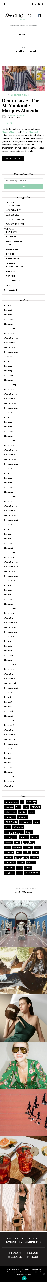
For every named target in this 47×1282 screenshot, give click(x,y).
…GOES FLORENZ (14, 205)
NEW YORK (10, 276)
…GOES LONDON (13, 210)
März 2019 (8, 660)
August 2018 (9, 692)
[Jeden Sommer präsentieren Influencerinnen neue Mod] (23, 1065)
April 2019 (8, 655)
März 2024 (8, 380)
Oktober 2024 (10, 347)
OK (24, 1278)
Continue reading (13, 158)
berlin (18, 807)
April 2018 (8, 711)
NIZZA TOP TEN (13, 280)
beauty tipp (9, 807)
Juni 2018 (8, 702)
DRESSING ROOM (16, 95)
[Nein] (44, 1274)
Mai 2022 (8, 482)
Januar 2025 (9, 333)
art (22, 802)
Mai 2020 (8, 594)
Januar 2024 (9, 389)
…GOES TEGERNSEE (15, 219)
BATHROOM (11, 232)
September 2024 (11, 352)
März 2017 (8, 772)
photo (35, 852)
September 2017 (11, 744)
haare (7, 827)
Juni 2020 (8, 590)
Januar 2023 (9, 445)
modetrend (9, 852)
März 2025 (8, 324)
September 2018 (11, 688)
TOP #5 (11, 245)
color (31, 812)
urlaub (19, 872)
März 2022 (8, 492)
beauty (31, 802)
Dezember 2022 (10, 450)
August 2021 (9, 524)
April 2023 (8, 431)
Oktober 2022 (10, 459)
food (36, 822)
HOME (9, 1239)
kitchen (8, 842)
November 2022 (10, 454)
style (21, 862)
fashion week (26, 822)
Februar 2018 (10, 720)
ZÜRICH (9, 285)
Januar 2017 (9, 781)
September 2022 (11, 464)
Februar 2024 (10, 384)
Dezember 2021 (10, 506)
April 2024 (8, 375)
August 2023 (9, 412)
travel (27, 867)
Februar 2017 (9, 776)
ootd (26, 852)
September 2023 (11, 408)
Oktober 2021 (10, 515)
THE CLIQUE (9, 202)
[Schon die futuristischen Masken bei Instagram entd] (23, 1018)
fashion (11, 822)
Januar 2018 (9, 725)
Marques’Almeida (9, 132)
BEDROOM (11, 237)
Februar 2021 (9, 552)
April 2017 (8, 767)
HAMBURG (10, 271)
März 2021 (8, 548)
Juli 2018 (7, 697)
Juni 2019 (8, 646)
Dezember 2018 (10, 674)
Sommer (35, 858)
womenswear (32, 872)
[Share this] (4, 123)
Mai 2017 (8, 762)
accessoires (12, 802)
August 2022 (9, 468)
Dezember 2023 (10, 394)
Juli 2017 (7, 753)
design (10, 817)
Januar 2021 (9, 557)
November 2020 (11, 566)
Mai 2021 (8, 538)
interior (24, 837)
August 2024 (9, 356)
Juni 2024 (8, 366)
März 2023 (8, 436)
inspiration (14, 832)
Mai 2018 (8, 706)
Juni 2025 (8, 310)
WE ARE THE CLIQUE (15, 224)
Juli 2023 (7, 417)
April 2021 (8, 543)
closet (36, 807)
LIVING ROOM (12, 259)
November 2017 (10, 734)
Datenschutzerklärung (30, 1242)
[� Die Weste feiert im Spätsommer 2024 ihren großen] (23, 970)
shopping (21, 857)
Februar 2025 (10, 328)
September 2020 (11, 576)
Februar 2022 (10, 496)
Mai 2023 (8, 426)
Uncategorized (10, 290)
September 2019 (11, 632)
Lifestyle (28, 842)
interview (34, 837)
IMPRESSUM (11, 1242)
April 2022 (8, 487)
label (16, 842)
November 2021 (10, 510)
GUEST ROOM (12, 249)
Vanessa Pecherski (17, 116)
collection (22, 812)
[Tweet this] (7, 123)
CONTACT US (32, 1239)
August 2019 (9, 636)
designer (22, 817)
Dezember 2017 (10, 730)
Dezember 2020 (11, 562)
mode (37, 847)
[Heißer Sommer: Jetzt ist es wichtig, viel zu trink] (23, 1160)
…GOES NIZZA (12, 215)
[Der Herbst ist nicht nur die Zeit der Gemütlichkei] (23, 923)
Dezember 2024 (11, 338)
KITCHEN (10, 254)
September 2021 (11, 520)
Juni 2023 (8, 422)
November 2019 (10, 622)
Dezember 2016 (11, 786)
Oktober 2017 (10, 739)
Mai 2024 (8, 370)
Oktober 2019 (10, 627)
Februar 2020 (10, 608)
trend (9, 873)
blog (26, 807)
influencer (18, 827)
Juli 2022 (7, 473)
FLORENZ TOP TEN (14, 266)
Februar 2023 (10, 440)
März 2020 (8, 604)
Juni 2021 (8, 534)
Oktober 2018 (10, 683)
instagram (11, 837)
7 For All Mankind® (29, 132)
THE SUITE (25, 95)
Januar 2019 (9, 669)
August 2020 (9, 580)
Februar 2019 (10, 664)
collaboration (10, 812)
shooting (9, 857)
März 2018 (8, 716)
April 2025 (8, 319)
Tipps (19, 867)
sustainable (10, 867)
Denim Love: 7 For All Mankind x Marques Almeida (20, 105)
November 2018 (10, 678)
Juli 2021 (7, 529)
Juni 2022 (8, 478)
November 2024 (11, 342)
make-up (17, 847)
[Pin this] (11, 123)
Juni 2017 (8, 758)
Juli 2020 (8, 585)
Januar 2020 (9, 613)
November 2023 (10, 398)
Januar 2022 (9, 501)
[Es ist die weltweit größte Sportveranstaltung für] (23, 1112)
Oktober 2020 (10, 571)
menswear (27, 847)
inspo (29, 832)
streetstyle (10, 862)
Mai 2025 (8, 314)
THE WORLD (10, 263)
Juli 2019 (7, 641)
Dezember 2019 (11, 618)
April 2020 (8, 599)
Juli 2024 (7, 361)
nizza (18, 852)
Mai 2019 (8, 650)
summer (31, 862)
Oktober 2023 (10, 403)
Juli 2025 (7, 305)
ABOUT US (19, 1239)
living (8, 847)
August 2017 (9, 748)
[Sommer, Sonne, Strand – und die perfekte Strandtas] (23, 1207)
